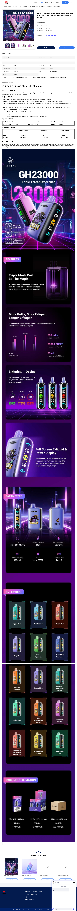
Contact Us (58, 2)
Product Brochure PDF (51, 35)
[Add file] (53, 909)
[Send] (74, 909)
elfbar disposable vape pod (11, 847)
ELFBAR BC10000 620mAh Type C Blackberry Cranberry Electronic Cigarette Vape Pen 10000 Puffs (64, 876)
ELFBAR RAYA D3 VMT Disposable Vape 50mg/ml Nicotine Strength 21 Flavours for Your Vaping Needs (10, 876)
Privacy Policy (16, 909)
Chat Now (66, 47)
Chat (65, 2)
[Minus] (74, 882)
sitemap (20, 909)
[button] (5, 868)
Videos (46, 2)
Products (40, 2)
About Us (51, 2)
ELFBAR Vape (14, 6)
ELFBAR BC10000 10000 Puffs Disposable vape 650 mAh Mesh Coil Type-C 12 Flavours (29, 876)
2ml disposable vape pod (23, 847)
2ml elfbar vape (32, 847)
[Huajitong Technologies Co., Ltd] (6, 2)
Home (35, 2)
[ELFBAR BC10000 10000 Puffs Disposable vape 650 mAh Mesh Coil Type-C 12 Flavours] (29, 866)
